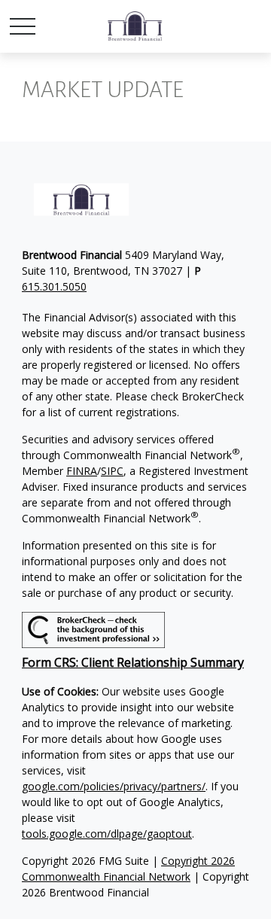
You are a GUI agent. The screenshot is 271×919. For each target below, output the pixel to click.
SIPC (112, 471)
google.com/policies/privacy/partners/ (114, 786)
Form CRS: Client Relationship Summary (133, 662)
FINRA (81, 471)
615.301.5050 (54, 286)
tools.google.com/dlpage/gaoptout (107, 833)
